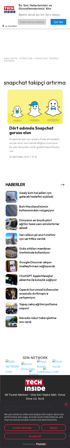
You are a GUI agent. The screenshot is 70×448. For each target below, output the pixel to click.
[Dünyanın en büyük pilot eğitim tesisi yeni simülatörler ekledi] (11, 224)
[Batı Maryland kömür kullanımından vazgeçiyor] (11, 210)
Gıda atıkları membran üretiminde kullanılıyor (35, 250)
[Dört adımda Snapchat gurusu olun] (35, 107)
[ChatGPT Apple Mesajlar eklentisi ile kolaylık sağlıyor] (11, 280)
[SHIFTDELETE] (12, 366)
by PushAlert (11, 25)
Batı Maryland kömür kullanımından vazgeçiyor (37, 208)
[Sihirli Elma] (28, 366)
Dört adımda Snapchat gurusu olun (31, 130)
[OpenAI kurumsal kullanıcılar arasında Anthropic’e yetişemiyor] (11, 293)
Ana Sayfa (11, 58)
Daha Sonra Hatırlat (32, 22)
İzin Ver (58, 22)
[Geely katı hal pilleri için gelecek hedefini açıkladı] (11, 197)
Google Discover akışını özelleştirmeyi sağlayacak (37, 264)
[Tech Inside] (59, 366)
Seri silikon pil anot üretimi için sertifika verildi (37, 237)
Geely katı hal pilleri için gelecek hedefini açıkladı (36, 195)
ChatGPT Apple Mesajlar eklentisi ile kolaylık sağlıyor (38, 278)
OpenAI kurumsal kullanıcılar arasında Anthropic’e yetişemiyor (39, 293)
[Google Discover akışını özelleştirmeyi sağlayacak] (11, 266)
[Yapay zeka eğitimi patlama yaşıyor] (11, 308)
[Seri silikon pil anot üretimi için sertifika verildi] (11, 239)
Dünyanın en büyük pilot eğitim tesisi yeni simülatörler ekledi (39, 224)
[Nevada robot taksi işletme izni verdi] (11, 322)
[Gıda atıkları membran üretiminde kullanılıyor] (11, 252)
